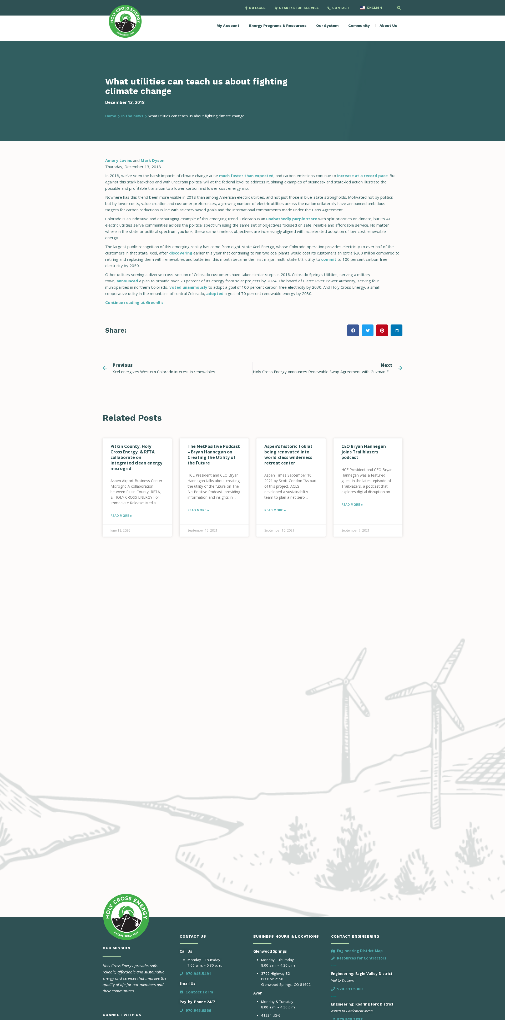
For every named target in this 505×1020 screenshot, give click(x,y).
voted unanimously (188, 287)
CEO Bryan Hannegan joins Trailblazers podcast (363, 451)
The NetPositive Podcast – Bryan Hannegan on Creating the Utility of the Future (214, 454)
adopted (215, 293)
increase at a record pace (362, 175)
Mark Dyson (152, 160)
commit (328, 259)
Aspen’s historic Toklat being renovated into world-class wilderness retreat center (288, 454)
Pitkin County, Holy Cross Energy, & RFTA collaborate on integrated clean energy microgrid (136, 457)
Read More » (121, 515)
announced (127, 280)
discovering (180, 253)
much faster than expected (246, 175)
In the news (132, 115)
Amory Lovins (118, 160)
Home (110, 115)
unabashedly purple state (291, 218)
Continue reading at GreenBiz (134, 302)
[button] (399, 7)
